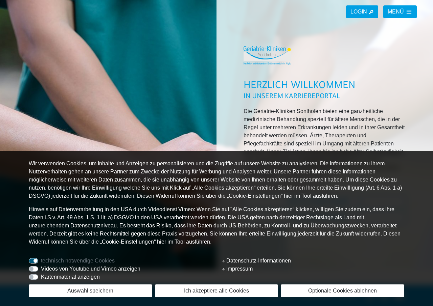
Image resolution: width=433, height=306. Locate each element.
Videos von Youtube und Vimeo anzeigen (90, 269)
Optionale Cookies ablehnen (342, 291)
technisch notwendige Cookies (78, 260)
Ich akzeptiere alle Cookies (216, 291)
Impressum (239, 269)
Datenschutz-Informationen (258, 260)
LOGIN (359, 12)
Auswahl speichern (90, 291)
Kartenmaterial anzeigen (70, 277)
